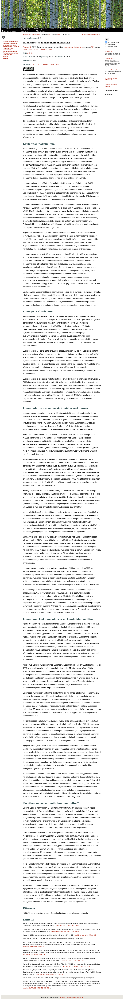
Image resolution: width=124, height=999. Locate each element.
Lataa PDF (59, 64)
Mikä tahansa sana (113, 42)
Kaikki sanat (111, 44)
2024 (49, 34)
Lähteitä (5, 58)
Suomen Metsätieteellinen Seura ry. (71, 997)
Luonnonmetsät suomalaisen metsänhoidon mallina (10, 50)
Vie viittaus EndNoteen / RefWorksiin (112, 79)
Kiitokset (5, 56)
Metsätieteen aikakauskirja (31, 34)
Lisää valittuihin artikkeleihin (91, 34)
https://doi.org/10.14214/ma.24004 (40, 49)
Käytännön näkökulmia (10, 41)
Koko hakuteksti (112, 46)
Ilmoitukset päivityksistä (112, 70)
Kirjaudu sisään (110, 58)
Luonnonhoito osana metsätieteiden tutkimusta (11, 45)
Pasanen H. (27, 47)
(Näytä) (29, 53)
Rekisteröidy (109, 51)
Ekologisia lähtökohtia (10, 43)
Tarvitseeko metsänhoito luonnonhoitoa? (11, 53)
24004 (59, 34)
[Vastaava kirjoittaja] (39, 38)
